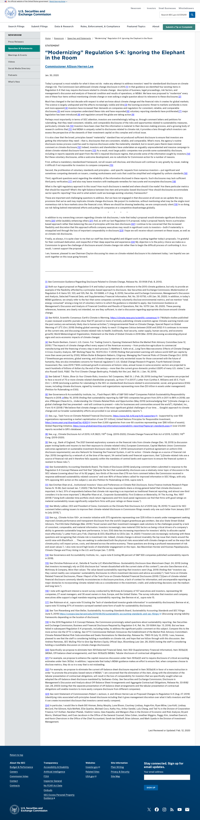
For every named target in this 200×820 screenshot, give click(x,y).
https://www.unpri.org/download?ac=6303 (66, 422)
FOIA (46, 776)
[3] (125, 105)
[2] (180, 96)
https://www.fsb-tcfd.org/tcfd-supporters (134, 416)
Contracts (15, 785)
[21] (91, 221)
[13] (94, 150)
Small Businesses (167, 8)
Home (48, 38)
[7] (180, 111)
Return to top (16, 755)
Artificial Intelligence (54, 771)
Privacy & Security (120, 771)
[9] (133, 114)
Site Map (115, 776)
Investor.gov (92, 767)
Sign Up (151, 787)
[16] (185, 173)
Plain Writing (117, 767)
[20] (53, 221)
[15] (111, 165)
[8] (79, 114)
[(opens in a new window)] (62, 397)
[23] (121, 230)
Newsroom (136, 8)
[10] (72, 126)
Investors (151, 8)
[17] (70, 181)
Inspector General (53, 781)
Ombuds (48, 790)
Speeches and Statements (79, 38)
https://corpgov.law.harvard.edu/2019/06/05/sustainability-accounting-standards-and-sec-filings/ (109, 614)
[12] (79, 147)
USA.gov (90, 776)
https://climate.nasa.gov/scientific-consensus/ (133, 317)
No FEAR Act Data (53, 785)
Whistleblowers (186, 8)
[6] (128, 111)
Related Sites (92, 771)
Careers (14, 771)
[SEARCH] (192, 15)
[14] (188, 154)
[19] (176, 204)
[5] (58, 111)
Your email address (153, 772)
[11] (70, 129)
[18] (174, 181)
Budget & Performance (21, 767)
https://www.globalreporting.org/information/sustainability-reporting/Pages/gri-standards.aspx (121, 426)
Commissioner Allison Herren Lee (69, 66)
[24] (133, 242)
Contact (14, 781)
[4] (66, 108)
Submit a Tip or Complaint (179, 27)
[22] (133, 224)
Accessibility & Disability (56, 767)
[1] (127, 87)
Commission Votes (19, 776)
